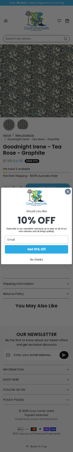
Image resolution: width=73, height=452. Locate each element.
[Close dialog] (68, 191)
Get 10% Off (36, 249)
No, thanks (36, 259)
